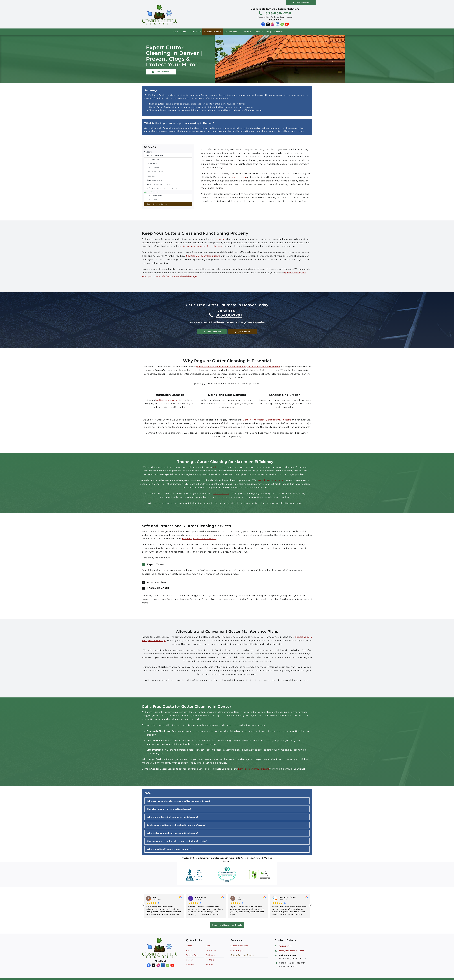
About (189, 950)
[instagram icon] (273, 23)
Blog (208, 946)
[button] (227, 564)
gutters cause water (167, 400)
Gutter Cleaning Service (242, 955)
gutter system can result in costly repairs (202, 246)
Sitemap (210, 964)
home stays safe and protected (199, 538)
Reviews (190, 964)
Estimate (210, 955)
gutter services (221, 493)
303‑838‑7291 (285, 946)
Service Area (192, 955)
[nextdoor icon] (282, 23)
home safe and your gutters (253, 769)
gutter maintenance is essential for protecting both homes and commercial (238, 366)
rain (215, 467)
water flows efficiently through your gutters (267, 419)
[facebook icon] (263, 23)
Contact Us (211, 950)
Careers (190, 960)
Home (189, 946)
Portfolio (210, 960)
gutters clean (239, 177)
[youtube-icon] (287, 23)
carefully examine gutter (270, 480)
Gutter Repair (237, 950)
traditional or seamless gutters (203, 256)
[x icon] (268, 23)
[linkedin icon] (277, 23)
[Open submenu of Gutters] (191, 151)
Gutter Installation (239, 946)
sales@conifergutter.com (291, 951)
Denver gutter (217, 239)
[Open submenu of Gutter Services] (191, 192)
